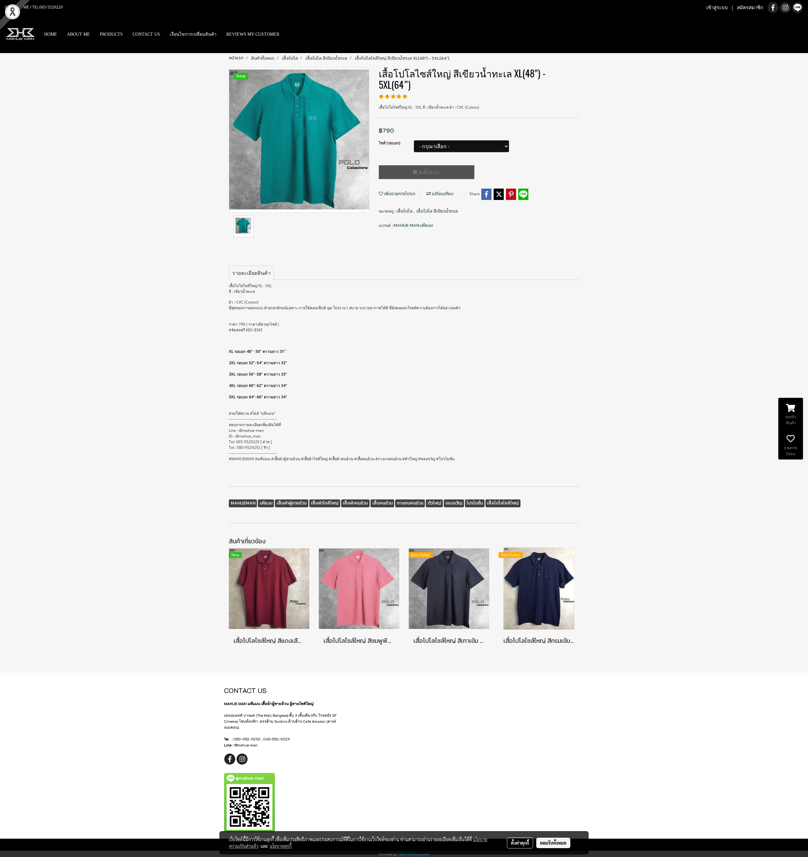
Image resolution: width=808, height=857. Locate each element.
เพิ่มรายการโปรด (399, 193)
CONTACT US (146, 34)
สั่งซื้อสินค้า (429, 172)
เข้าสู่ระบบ (717, 7)
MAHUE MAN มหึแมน (413, 225)
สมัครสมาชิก (750, 7)
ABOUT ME (78, 34)
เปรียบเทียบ (442, 193)
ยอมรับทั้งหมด (553, 843)
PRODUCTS (111, 34)
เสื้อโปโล (404, 211)
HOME (50, 34)
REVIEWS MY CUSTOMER (252, 34)
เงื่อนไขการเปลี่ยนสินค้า (193, 34)
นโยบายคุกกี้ (281, 846)
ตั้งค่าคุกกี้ (520, 843)
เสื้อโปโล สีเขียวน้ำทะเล (437, 211)
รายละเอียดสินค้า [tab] (251, 272)
